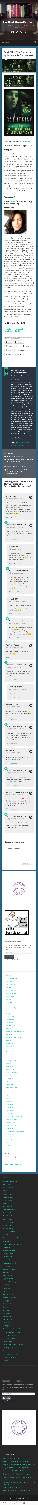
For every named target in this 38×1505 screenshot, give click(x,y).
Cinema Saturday (11, 1008)
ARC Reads (9, 987)
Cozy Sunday (9, 1014)
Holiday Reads (10, 1046)
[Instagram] (16, 32)
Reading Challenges (11, 1087)
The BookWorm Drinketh (19, 22)
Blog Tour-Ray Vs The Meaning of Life (15, 1468)
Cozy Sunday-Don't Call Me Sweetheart (16, 1471)
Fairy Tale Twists (10, 1016)
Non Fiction (9, 1075)
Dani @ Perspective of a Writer (19, 792)
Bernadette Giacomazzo (15, 459)
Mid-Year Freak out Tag (11, 1458)
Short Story (9, 1110)
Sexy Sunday (9, 1101)
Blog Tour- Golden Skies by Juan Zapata (16, 1474)
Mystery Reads (10, 1069)
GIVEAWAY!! (9, 1034)
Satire (7, 1096)
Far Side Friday (10, 1022)
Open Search (34, 42)
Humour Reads (10, 1052)
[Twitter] (25, 32)
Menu (7, 42)
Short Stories (10, 1107)
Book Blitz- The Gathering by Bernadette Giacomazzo (19, 54)
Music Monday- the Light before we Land (17, 1490)
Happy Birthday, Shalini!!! (11, 1487)
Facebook (8, 331)
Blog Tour (10, 456)
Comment (26, 863)
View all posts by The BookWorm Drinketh (20, 444)
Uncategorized (18, 456)
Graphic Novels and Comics (14, 1037)
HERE (30, 145)
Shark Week (9, 1104)
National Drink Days (11, 1072)
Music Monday (10, 1066)
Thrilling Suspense (11, 1122)
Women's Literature (11, 1137)
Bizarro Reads (10, 996)
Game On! (8, 1028)
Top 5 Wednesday (11, 1125)
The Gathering (15, 461)
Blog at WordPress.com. (19, 1498)
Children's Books (11, 1005)
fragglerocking (12, 704)
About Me (9, 981)
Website (7, 328)
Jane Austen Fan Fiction (13, 1055)
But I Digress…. (10, 1002)
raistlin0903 (11, 496)
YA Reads (8, 1145)
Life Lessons (9, 1058)
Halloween (9, 1040)
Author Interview (11, 990)
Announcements (11, 984)
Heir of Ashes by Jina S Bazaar (16, 466)
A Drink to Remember (12, 978)
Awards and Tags (11, 993)
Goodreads (24, 141)
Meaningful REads (11, 1060)
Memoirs (8, 1063)
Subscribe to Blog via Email (13, 941)
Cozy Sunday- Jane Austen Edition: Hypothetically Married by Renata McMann (18, 471)
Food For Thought (11, 1025)
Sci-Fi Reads (9, 1099)
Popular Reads (10, 1084)
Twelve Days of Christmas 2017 (15, 1131)
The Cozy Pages (12, 645)
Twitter (18, 331)
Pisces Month (10, 1078)
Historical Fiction (11, 1043)
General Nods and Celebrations (15, 1031)
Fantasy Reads (10, 1019)
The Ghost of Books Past (13, 1119)
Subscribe (9, 957)
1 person (14, 517)
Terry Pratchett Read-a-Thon (14, 1116)
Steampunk (9, 1113)
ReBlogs (8, 1090)
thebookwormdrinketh (16, 524)
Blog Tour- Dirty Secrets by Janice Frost (16, 1461)
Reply (30, 497)
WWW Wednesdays (11, 1143)
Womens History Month (13, 1140)
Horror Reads (9, 1049)
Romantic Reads (11, 1093)
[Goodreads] (21, 32)
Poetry (8, 1081)
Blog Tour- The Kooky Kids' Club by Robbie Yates (19, 1464)
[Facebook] (12, 32)
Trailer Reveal (9, 1128)
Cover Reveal (9, 1011)
